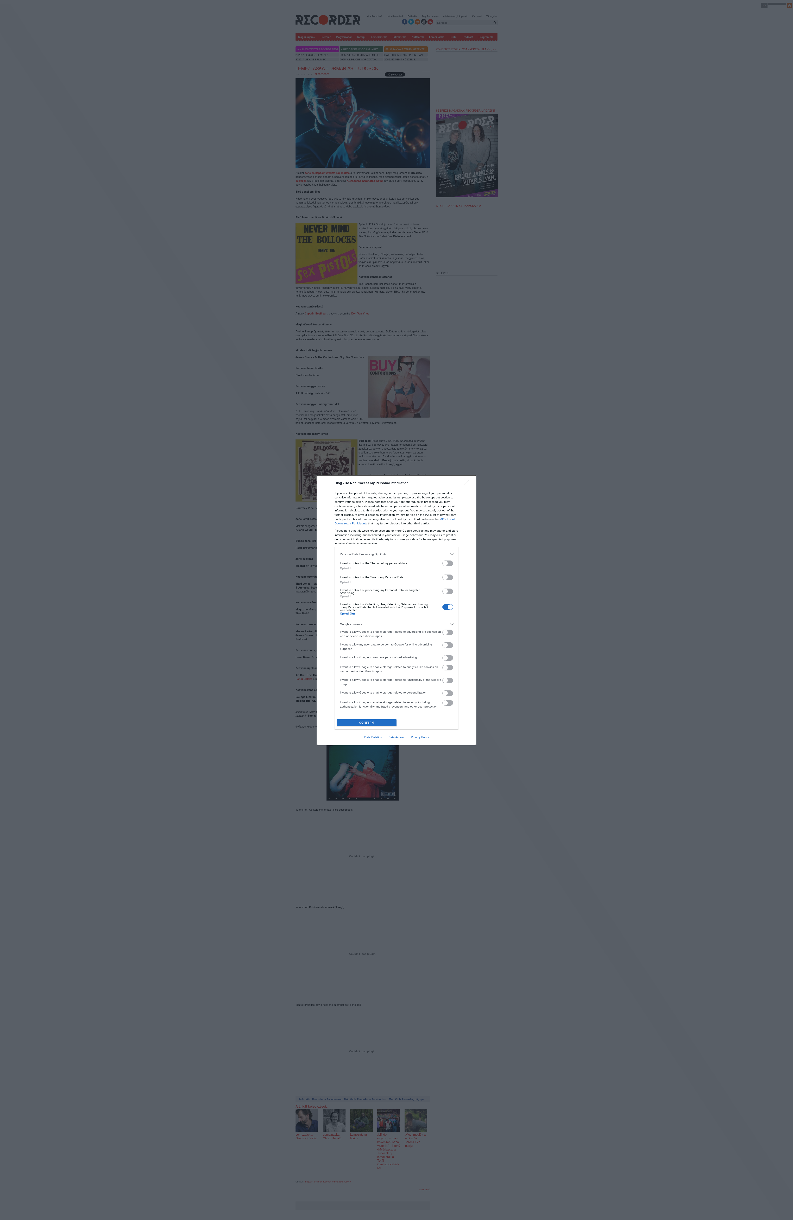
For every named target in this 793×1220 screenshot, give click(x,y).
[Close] (468, 483)
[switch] (447, 563)
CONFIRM (366, 722)
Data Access (396, 737)
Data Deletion (373, 737)
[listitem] (396, 554)
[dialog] (396, 610)
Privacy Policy (420, 737)
